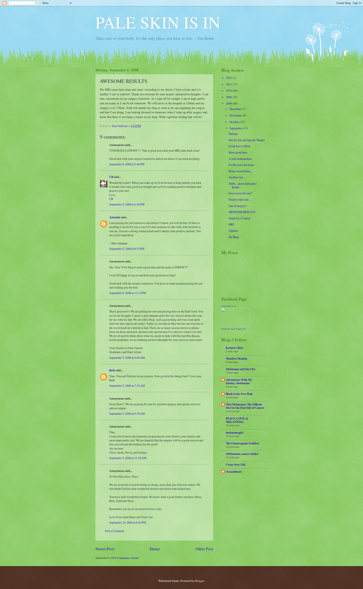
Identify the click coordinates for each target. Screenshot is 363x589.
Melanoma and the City (240, 369)
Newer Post (104, 548)
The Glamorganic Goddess (242, 443)
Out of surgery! (238, 206)
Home (155, 548)
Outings (233, 134)
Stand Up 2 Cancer (239, 218)
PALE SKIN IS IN (158, 22)
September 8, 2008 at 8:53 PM (126, 249)
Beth (112, 370)
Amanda (114, 217)
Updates (233, 231)
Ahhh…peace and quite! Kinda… (243, 185)
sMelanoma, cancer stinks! (242, 454)
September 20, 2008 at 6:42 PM (127, 522)
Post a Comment (114, 531)
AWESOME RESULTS (242, 212)
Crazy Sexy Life (236, 464)
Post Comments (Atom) (125, 558)
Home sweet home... (240, 171)
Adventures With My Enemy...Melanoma (239, 381)
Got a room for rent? (240, 193)
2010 (229, 91)
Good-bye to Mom (239, 146)
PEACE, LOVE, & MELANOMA (237, 420)
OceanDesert (234, 472)
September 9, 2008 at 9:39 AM (127, 414)
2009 (229, 97)
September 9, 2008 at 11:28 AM (127, 458)
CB (111, 177)
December (236, 109)
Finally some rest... (239, 199)
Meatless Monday (236, 358)
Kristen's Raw (234, 348)
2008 (229, 103)
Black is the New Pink (239, 394)
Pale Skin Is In (228, 306)
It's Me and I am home (241, 165)
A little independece (240, 159)
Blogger (199, 581)
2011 (229, 84)
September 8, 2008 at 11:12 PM (127, 293)
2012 (229, 78)
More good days (238, 152)
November (236, 115)
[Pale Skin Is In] (235, 324)
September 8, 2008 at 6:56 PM (126, 204)
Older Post (204, 548)
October (235, 122)
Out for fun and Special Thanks (247, 140)
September (236, 128)
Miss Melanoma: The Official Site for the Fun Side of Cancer (245, 406)
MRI (231, 224)
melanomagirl (234, 432)
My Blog (234, 237)
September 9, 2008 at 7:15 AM (127, 386)
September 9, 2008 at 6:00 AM (127, 358)
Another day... (237, 177)
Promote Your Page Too (233, 329)
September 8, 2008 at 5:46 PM (126, 164)
